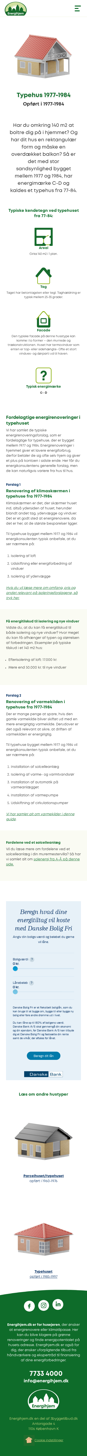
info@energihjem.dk (46, 1381)
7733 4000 (46, 1374)
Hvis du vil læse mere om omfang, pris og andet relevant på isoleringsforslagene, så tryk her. (42, 593)
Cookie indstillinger (49, 1440)
